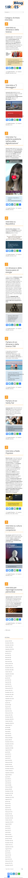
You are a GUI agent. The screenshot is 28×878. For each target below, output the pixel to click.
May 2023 (7, 657)
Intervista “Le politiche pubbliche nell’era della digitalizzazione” (13, 140)
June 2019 (7, 754)
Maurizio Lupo (16, 460)
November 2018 (8, 768)
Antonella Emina (9, 462)
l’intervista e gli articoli (14, 242)
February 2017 (8, 811)
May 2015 (7, 855)
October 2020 (8, 721)
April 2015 (7, 857)
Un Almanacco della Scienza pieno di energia (14, 270)
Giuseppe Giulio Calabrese (11, 228)
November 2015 (8, 842)
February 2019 (8, 762)
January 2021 (7, 715)
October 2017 (8, 795)
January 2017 (7, 813)
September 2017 (8, 797)
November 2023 (8, 645)
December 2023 (8, 643)
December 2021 (8, 692)
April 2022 (7, 684)
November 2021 (8, 694)
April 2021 (7, 708)
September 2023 (8, 649)
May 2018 (7, 780)
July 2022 (7, 678)
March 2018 (7, 785)
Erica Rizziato (8, 535)
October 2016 (8, 820)
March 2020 (7, 735)
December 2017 (8, 791)
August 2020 (7, 725)
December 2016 (8, 815)
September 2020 (8, 723)
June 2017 (7, 803)
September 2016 (8, 822)
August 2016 (7, 824)
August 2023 (7, 651)
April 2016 (7, 832)
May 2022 (7, 682)
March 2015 (7, 859)
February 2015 (8, 861)
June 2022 (7, 680)
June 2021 (7, 704)
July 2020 (7, 727)
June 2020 (7, 729)
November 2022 (8, 669)
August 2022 (7, 675)
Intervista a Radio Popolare (13, 452)
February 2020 (8, 737)
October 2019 (8, 745)
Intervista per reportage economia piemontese (14, 589)
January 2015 (7, 863)
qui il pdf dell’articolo (12, 566)
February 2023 (8, 663)
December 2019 (8, 741)
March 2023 (7, 661)
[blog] (14, 8)
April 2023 (7, 659)
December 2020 (8, 717)
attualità (7, 73)
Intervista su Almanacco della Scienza (12, 29)
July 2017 (7, 801)
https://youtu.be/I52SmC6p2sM (14, 200)
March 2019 (7, 760)
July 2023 (7, 653)
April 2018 (7, 783)
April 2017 (7, 807)
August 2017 (7, 799)
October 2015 (8, 844)
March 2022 (7, 686)
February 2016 (8, 836)
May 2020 (7, 731)
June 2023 (7, 655)
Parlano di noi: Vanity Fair (11, 402)
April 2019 (7, 758)
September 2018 (8, 772)
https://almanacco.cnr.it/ (13, 316)
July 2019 (7, 752)
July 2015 (7, 850)
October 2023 (8, 647)
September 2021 (8, 698)
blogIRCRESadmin (11, 71)
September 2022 (8, 673)
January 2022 (7, 690)
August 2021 (7, 700)
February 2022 (8, 688)
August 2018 (7, 774)
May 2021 (7, 706)
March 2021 (7, 711)
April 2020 (7, 733)
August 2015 (7, 848)
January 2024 (7, 641)
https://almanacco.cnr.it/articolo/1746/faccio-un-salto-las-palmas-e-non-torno (17, 376)
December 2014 (8, 865)
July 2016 (7, 826)
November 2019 (8, 743)
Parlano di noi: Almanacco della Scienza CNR (12, 344)
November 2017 (8, 793)
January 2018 (7, 789)
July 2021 (7, 702)
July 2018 (7, 776)
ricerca (16, 513)
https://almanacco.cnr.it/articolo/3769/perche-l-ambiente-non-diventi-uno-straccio (17, 63)
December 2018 (8, 766)
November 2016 (8, 818)
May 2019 (7, 756)
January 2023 (7, 665)
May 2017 (7, 805)
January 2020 (7, 739)
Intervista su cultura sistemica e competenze (14, 528)
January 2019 (7, 764)
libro (14, 513)
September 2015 (8, 846)
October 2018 (8, 770)
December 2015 (8, 840)
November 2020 (8, 719)
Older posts (7, 630)
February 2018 (8, 787)
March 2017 (7, 809)
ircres (15, 73)
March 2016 (7, 834)
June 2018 (7, 778)
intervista (11, 73)
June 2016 (7, 828)
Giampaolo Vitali (9, 36)
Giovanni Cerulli (9, 148)
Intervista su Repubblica (11, 222)
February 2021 (8, 713)
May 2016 (7, 830)
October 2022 (8, 671)
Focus (8, 296)
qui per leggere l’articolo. (13, 615)
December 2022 (8, 667)
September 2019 (8, 748)
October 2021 (8, 696)
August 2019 (7, 750)
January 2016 (7, 838)
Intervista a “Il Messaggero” (11, 86)
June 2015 (7, 852)
